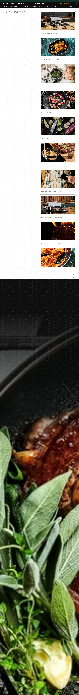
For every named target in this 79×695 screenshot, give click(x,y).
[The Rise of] (58, 20)
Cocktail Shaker (72, 6)
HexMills (47, 6)
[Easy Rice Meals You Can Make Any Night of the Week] (58, 152)
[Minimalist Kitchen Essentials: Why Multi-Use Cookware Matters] (58, 204)
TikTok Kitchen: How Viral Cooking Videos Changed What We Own (51, 191)
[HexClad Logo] (39, 3)
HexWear (63, 6)
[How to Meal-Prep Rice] (58, 257)
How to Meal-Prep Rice (44, 270)
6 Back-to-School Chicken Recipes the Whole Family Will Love (50, 59)
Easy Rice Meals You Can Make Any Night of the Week (49, 165)
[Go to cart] (76, 3)
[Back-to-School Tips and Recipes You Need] (58, 73)
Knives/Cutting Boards (37, 6)
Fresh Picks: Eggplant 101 (44, 138)
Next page (73, 277)
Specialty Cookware (25, 6)
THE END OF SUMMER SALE (63, 3)
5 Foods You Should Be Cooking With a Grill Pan (48, 112)
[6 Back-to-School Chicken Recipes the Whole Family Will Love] (58, 47)
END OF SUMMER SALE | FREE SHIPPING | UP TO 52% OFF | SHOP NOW (39, 0)
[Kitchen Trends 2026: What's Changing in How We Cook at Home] (58, 231)
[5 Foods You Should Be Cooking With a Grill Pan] (58, 99)
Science (7, 3)
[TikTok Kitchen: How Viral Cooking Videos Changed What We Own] (58, 178)
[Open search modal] (71, 3)
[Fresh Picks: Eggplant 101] (58, 126)
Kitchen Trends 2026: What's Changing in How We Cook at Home (51, 243)
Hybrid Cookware (14, 6)
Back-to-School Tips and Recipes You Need (47, 86)
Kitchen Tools (55, 6)
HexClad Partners (19, 3)
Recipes (12, 3)
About (3, 3)
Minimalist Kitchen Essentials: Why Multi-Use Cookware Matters (51, 217)
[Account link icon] (74, 3)
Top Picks (5, 6)
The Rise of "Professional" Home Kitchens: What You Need (50, 33)
